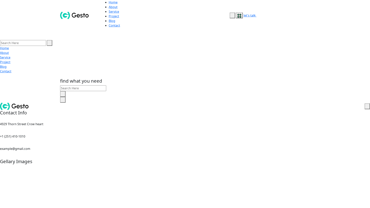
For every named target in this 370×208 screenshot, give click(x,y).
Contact (114, 25)
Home (113, 2)
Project (114, 16)
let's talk (250, 15)
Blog (112, 21)
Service (114, 11)
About (113, 7)
